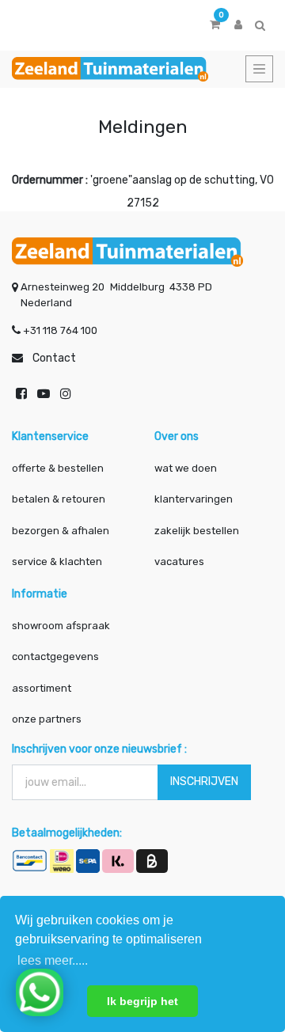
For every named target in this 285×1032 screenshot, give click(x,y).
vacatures (179, 561)
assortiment (41, 688)
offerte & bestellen (59, 468)
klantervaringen (193, 499)
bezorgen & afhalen (60, 531)
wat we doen (185, 468)
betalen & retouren (58, 499)
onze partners (47, 719)
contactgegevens (55, 656)
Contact (54, 358)
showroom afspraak (61, 626)
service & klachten (57, 561)
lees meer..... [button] (52, 960)
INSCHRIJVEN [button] (204, 781)
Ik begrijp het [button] (142, 1001)
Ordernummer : (50, 180)
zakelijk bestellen (196, 531)
